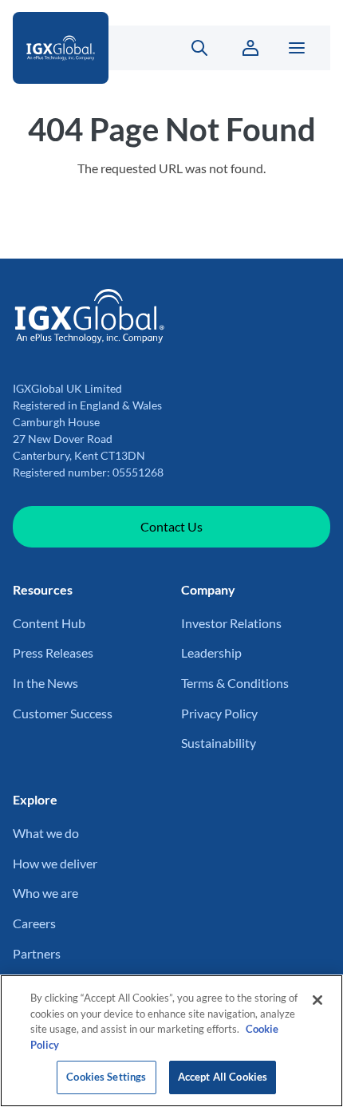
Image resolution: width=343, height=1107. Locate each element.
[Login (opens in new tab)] (250, 48)
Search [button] (190, 48)
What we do (46, 832)
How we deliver (55, 863)
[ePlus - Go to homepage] (78, 48)
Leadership (211, 652)
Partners (37, 953)
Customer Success (62, 713)
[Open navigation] (297, 48)
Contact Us (171, 526)
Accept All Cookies (222, 1076)
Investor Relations (231, 623)
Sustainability (218, 742)
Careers (34, 923)
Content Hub (49, 623)
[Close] (317, 1000)
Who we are (45, 892)
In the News (45, 682)
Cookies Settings (106, 1076)
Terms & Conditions (235, 682)
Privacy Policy (219, 713)
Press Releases (53, 652)
